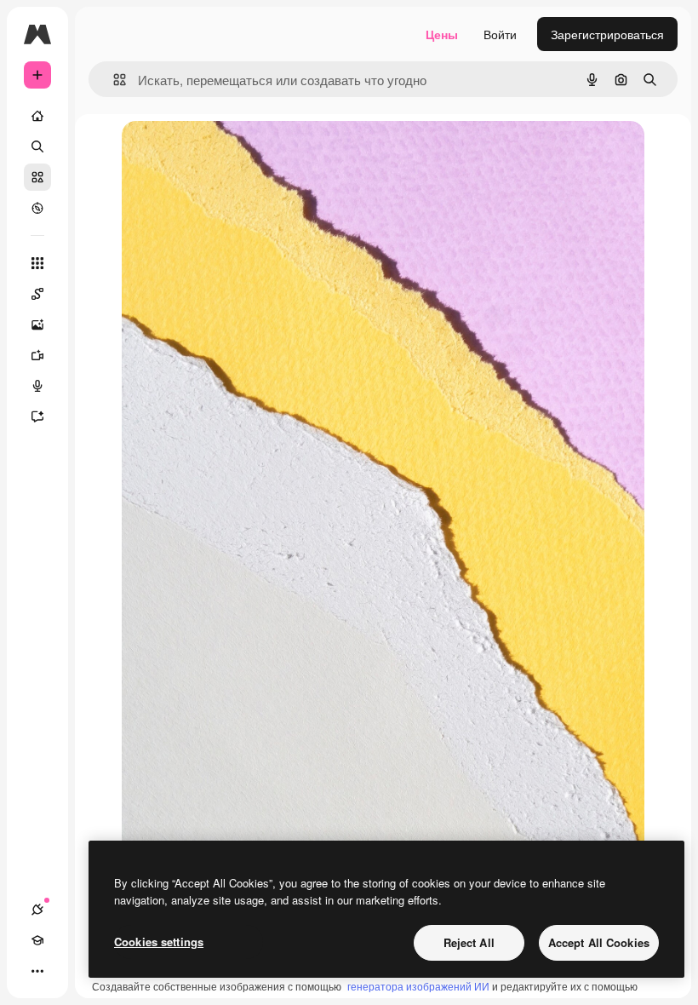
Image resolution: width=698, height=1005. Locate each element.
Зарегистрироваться (607, 34)
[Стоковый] (37, 177)
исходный (236, 153)
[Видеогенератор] (37, 355)
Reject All (469, 942)
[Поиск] (37, 146)
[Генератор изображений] (37, 324)
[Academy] (37, 940)
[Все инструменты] (37, 263)
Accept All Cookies (598, 942)
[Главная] (37, 115)
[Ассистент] (37, 416)
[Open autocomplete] (112, 79)
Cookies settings (158, 941)
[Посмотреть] (37, 207)
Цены (442, 34)
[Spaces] (37, 293)
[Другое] (37, 971)
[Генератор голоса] (37, 385)
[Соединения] (37, 909)
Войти (500, 34)
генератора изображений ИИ (418, 986)
